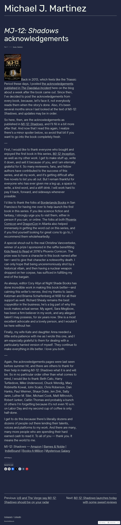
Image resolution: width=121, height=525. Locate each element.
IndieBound (12, 451)
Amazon (36, 446)
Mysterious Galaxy (58, 451)
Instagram (8, 517)
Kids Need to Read (16, 251)
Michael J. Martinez (45, 8)
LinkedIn (17, 517)
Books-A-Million (32, 451)
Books (14, 47)
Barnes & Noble (54, 446)
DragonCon (30, 224)
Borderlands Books (53, 202)
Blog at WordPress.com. (9, 521)
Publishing (20, 47)
